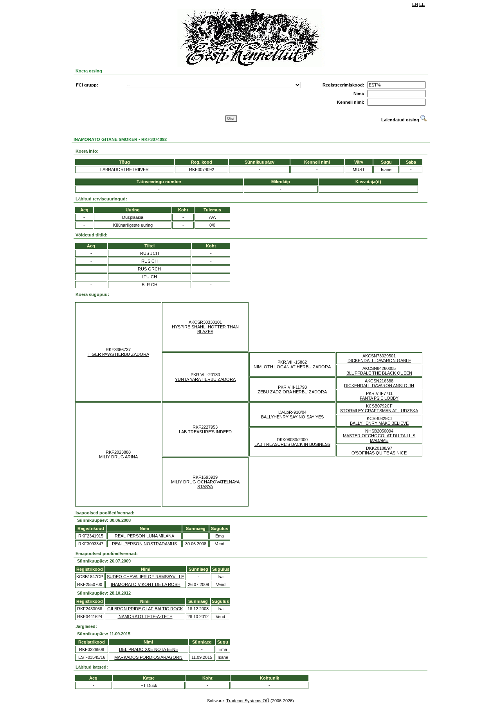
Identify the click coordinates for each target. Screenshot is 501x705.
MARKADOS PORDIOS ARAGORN (148, 657)
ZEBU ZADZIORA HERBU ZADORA (292, 391)
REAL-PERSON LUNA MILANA (144, 536)
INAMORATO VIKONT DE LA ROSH (145, 584)
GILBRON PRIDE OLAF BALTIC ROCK (145, 608)
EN (415, 4)
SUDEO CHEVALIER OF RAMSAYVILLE (145, 576)
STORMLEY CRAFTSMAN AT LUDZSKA (379, 410)
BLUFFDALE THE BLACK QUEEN (379, 373)
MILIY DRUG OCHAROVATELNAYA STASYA (205, 484)
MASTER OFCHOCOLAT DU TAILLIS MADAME (379, 438)
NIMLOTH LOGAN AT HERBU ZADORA (292, 366)
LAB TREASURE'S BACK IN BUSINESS (292, 444)
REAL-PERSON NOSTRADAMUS (144, 543)
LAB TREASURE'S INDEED (205, 431)
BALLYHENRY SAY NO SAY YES (292, 417)
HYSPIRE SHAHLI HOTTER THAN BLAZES (205, 329)
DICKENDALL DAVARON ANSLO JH (379, 385)
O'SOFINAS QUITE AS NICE (379, 453)
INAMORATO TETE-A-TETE (144, 616)
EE (422, 4)
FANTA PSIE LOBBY (379, 398)
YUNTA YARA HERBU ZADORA (205, 379)
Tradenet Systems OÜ (247, 700)
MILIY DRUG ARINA (118, 456)
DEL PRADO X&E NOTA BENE (148, 649)
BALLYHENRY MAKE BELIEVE (379, 423)
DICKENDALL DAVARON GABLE (379, 360)
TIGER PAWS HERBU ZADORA (118, 354)
